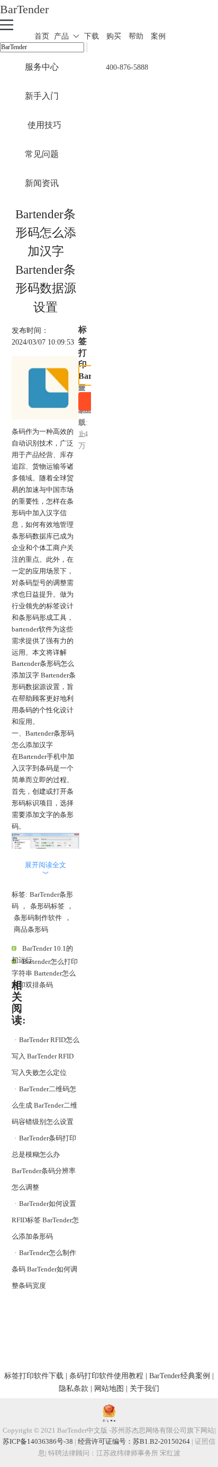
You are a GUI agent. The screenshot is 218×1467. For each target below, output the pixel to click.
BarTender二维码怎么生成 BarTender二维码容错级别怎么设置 (44, 1105)
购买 (113, 36)
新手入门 (42, 95)
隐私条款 (73, 1388)
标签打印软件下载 (33, 1375)
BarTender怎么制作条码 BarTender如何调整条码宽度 (44, 1269)
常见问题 (42, 154)
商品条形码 (31, 929)
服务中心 (42, 66)
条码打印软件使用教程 (106, 1375)
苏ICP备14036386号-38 (38, 1441)
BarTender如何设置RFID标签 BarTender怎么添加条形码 (45, 1220)
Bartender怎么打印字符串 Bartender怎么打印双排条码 (45, 973)
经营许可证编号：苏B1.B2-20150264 (134, 1441)
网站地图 (109, 1388)
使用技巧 (44, 124)
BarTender (24, 9)
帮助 (136, 36)
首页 (41, 36)
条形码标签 (47, 906)
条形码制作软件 (38, 918)
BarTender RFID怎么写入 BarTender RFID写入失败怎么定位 (45, 1056)
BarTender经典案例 (179, 1375)
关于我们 (144, 1388)
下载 (91, 36)
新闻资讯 (42, 183)
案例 (158, 36)
